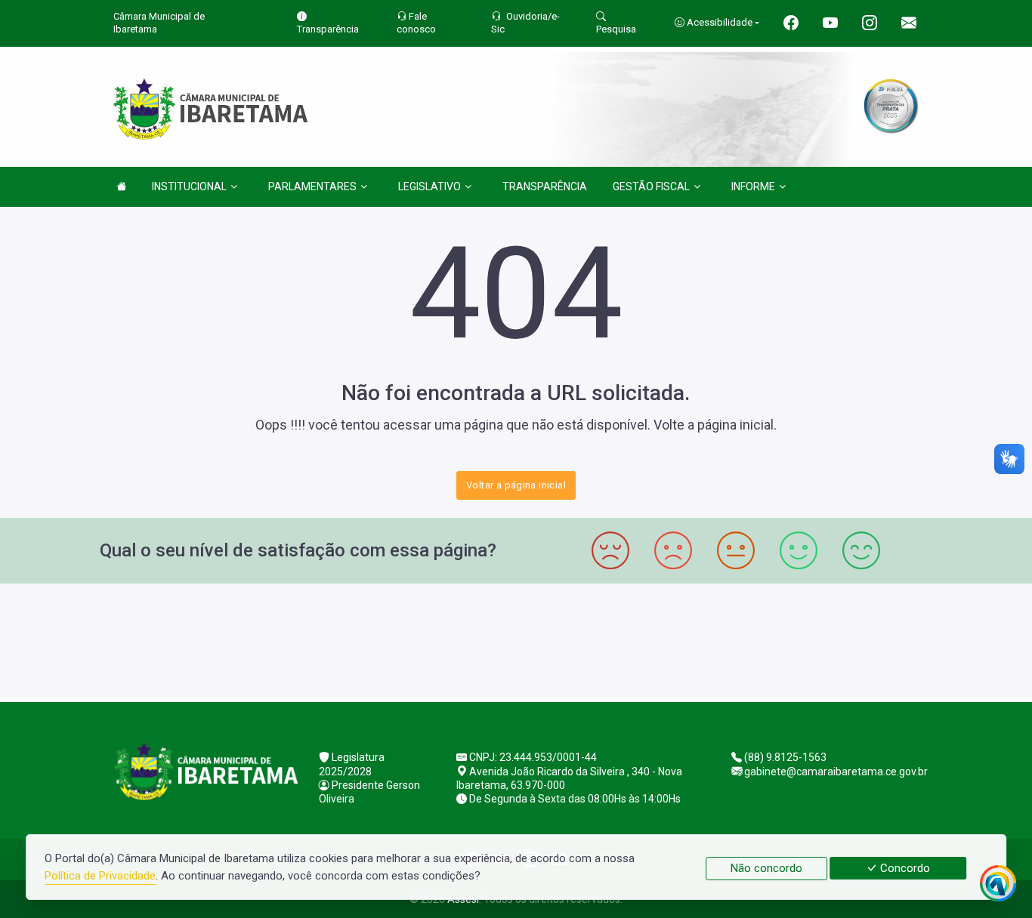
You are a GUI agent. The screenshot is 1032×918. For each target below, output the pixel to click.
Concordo (903, 868)
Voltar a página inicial (516, 485)
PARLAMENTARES (312, 186)
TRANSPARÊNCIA (544, 186)
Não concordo (766, 868)
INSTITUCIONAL (189, 186)
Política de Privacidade (100, 876)
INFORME (753, 186)
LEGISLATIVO (429, 186)
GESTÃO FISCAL (651, 186)
